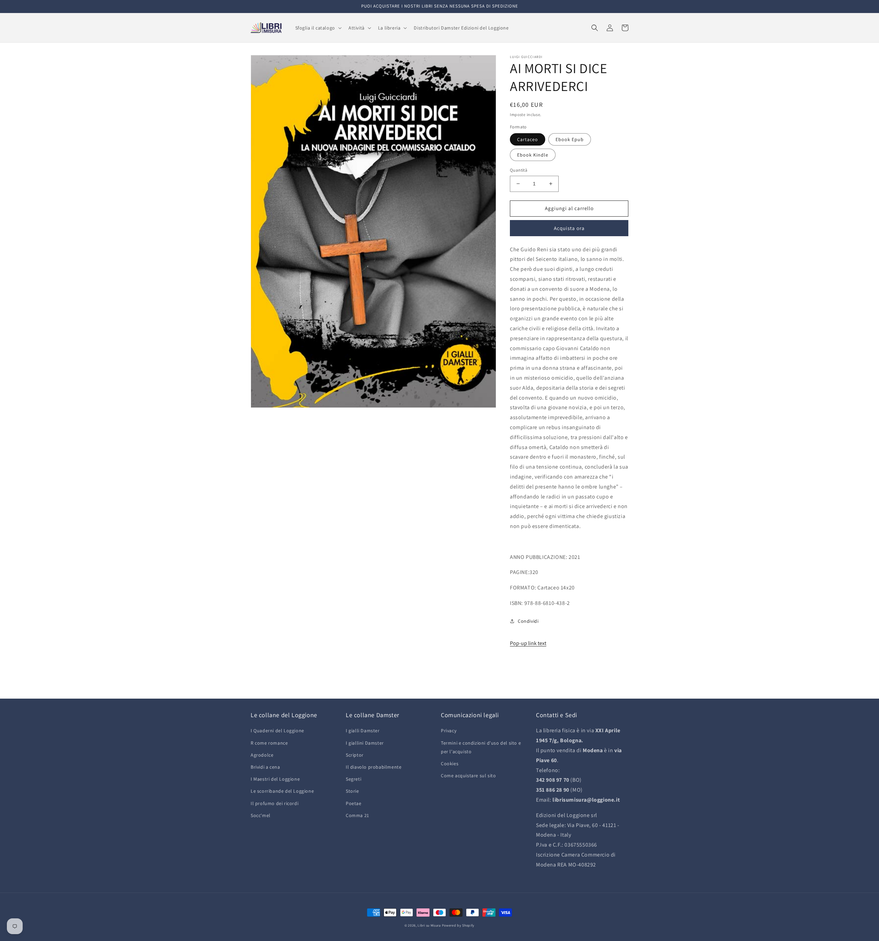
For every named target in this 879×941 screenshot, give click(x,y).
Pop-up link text (528, 643)
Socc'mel (261, 815)
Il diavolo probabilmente (373, 767)
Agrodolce (262, 755)
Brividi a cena (265, 767)
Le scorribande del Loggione (282, 791)
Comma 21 (357, 815)
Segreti (353, 779)
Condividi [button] (528, 621)
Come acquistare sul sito (468, 775)
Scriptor (355, 755)
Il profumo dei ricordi (274, 803)
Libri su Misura (429, 925)
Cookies (449, 763)
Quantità (518, 170)
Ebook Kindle (532, 155)
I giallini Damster (365, 743)
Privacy (448, 730)
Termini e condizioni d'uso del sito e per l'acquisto (481, 747)
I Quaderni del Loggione (277, 730)
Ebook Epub (570, 139)
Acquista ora (569, 228)
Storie (352, 791)
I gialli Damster (363, 730)
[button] (317, 28)
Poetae (354, 803)
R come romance (269, 743)
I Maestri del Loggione (275, 779)
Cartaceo (527, 139)
